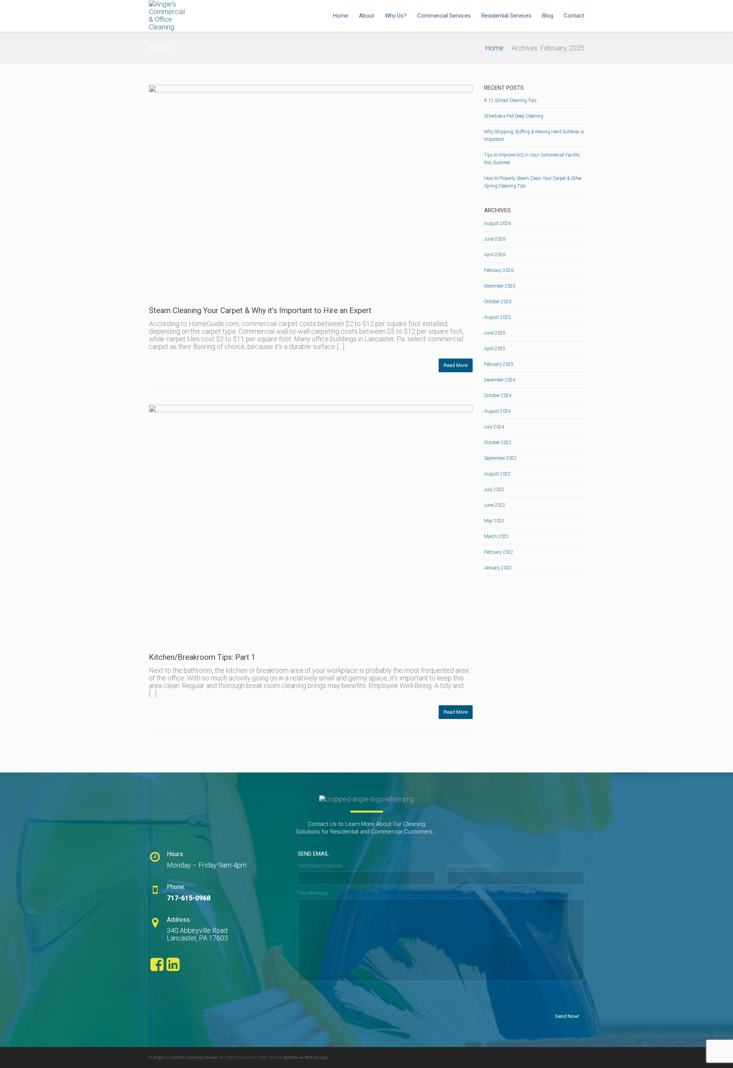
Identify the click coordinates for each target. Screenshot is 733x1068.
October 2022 (498, 442)
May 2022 (494, 520)
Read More (456, 365)
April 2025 (494, 348)
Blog (547, 15)
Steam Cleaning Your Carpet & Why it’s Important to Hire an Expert (260, 310)
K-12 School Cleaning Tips (510, 100)
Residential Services (506, 15)
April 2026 (494, 254)
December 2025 (499, 286)
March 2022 (496, 536)
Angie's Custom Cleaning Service (185, 1057)
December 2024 (499, 380)
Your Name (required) (320, 865)
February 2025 (498, 364)
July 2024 (494, 427)
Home (340, 15)
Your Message (313, 893)
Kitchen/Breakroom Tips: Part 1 (202, 657)
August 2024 (497, 411)
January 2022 (498, 567)
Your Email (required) (469, 865)
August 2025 (497, 317)
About (366, 15)
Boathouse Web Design (306, 1057)
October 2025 (498, 301)
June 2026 (494, 239)
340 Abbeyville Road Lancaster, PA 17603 (197, 934)
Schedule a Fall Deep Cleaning (513, 116)
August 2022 (497, 474)
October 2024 (498, 395)
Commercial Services (444, 15)
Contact (574, 15)
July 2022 (494, 489)
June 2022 (494, 505)
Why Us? (396, 15)
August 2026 (497, 223)
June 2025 (494, 333)
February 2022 (498, 552)
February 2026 (498, 270)
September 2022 (500, 458)
